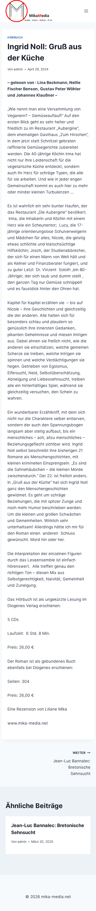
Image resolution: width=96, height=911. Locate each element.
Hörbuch (15, 37)
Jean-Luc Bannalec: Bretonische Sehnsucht (71, 763)
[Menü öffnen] (86, 11)
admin (18, 69)
